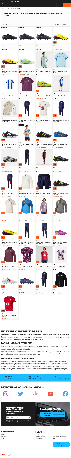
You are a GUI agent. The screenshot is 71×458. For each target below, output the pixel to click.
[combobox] (36, 1)
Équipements (40, 5)
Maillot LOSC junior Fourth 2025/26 (25, 267)
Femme (53, 5)
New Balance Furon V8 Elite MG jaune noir (60, 47)
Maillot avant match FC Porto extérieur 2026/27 (60, 267)
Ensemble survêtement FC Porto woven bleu (61, 121)
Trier (64, 24)
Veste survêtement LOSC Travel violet (10, 267)
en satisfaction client (13, 378)
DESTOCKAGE (67, 5)
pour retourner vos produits (62, 378)
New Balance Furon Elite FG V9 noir (9, 47)
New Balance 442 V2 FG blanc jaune (9, 292)
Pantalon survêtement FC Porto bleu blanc (27, 121)
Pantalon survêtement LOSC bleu (9, 194)
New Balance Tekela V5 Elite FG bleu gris (60, 145)
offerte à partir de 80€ (38, 378)
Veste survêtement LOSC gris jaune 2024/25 (60, 218)
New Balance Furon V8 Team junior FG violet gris (60, 243)
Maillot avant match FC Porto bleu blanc (26, 145)
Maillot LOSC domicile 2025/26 (43, 266)
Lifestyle (59, 5)
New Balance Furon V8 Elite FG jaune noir (9, 243)
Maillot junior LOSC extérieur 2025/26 (43, 121)
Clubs (20, 5)
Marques (12, 8)
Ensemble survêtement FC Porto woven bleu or (44, 292)
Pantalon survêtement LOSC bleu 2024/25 (43, 243)
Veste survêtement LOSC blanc (26, 193)
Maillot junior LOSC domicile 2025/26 (9, 316)
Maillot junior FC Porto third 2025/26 (9, 218)
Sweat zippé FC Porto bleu (25, 217)
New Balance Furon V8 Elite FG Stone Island (9, 170)
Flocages (3, 436)
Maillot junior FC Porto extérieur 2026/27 (25, 96)
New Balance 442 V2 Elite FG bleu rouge (26, 292)
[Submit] (12, 1)
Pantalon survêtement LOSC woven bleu (26, 170)
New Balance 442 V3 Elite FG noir (9, 145)
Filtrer (57, 24)
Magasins (4, 438)
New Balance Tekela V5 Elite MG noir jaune (44, 145)
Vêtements (33, 5)
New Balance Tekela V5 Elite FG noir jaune (60, 194)
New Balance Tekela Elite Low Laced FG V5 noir (26, 47)
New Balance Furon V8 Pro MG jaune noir (9, 72)
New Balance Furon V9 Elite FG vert (26, 72)
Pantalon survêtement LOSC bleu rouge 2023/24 (26, 243)
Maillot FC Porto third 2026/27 (43, 71)
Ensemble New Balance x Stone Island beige (9, 121)
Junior (46, 5)
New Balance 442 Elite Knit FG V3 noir (43, 47)
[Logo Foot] (5, 3)
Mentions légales (40, 435)
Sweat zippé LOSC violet (42, 217)
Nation (27, 5)
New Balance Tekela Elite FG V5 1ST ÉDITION (43, 96)
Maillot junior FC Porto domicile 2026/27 (7, 96)
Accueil (7, 8)
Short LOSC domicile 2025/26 (43, 193)
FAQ (2, 434)
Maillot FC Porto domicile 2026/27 (59, 96)
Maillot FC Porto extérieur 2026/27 (42, 170)
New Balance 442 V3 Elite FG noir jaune (60, 170)
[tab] (35, 18)
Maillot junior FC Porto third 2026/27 (60, 72)
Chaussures (14, 5)
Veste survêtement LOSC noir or (60, 292)
